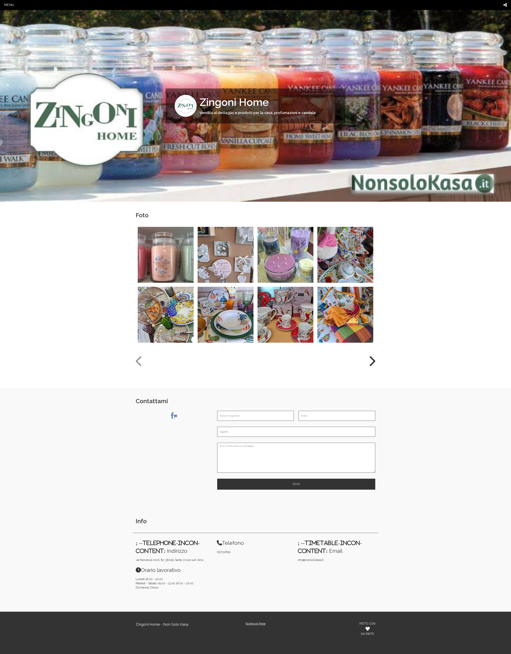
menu (9, 5)
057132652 (224, 552)
